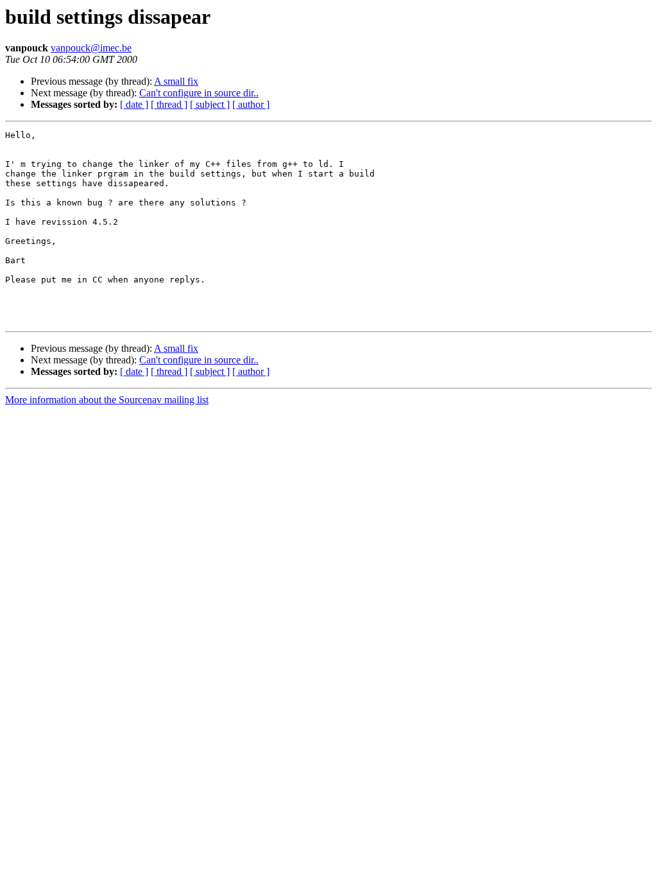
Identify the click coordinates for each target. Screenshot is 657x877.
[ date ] (134, 104)
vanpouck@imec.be (91, 47)
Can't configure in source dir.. (199, 92)
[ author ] (250, 104)
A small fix (176, 81)
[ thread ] (169, 104)
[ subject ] (210, 104)
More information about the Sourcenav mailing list (107, 399)
